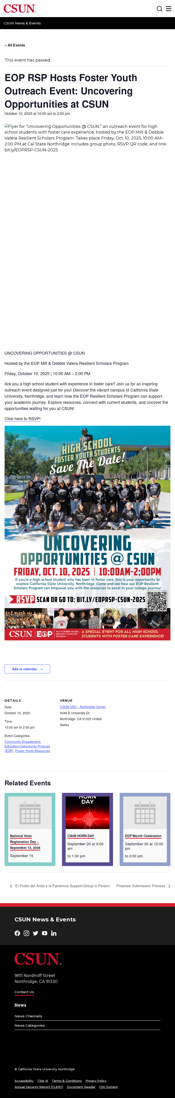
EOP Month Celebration (143, 835)
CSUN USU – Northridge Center (83, 706)
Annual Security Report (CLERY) (39, 1087)
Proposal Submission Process (141, 885)
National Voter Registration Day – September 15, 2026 (25, 841)
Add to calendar (24, 669)
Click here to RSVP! (23, 418)
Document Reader (81, 1087)
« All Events (15, 45)
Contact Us (24, 992)
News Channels (28, 1016)
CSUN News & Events (22, 23)
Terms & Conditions (67, 1081)
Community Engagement (22, 741)
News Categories (30, 1025)
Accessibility (24, 1081)
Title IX (42, 1081)
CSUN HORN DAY (80, 835)
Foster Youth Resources (32, 750)
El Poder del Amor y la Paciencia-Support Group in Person (62, 885)
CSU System (108, 1087)
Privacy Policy (95, 1081)
